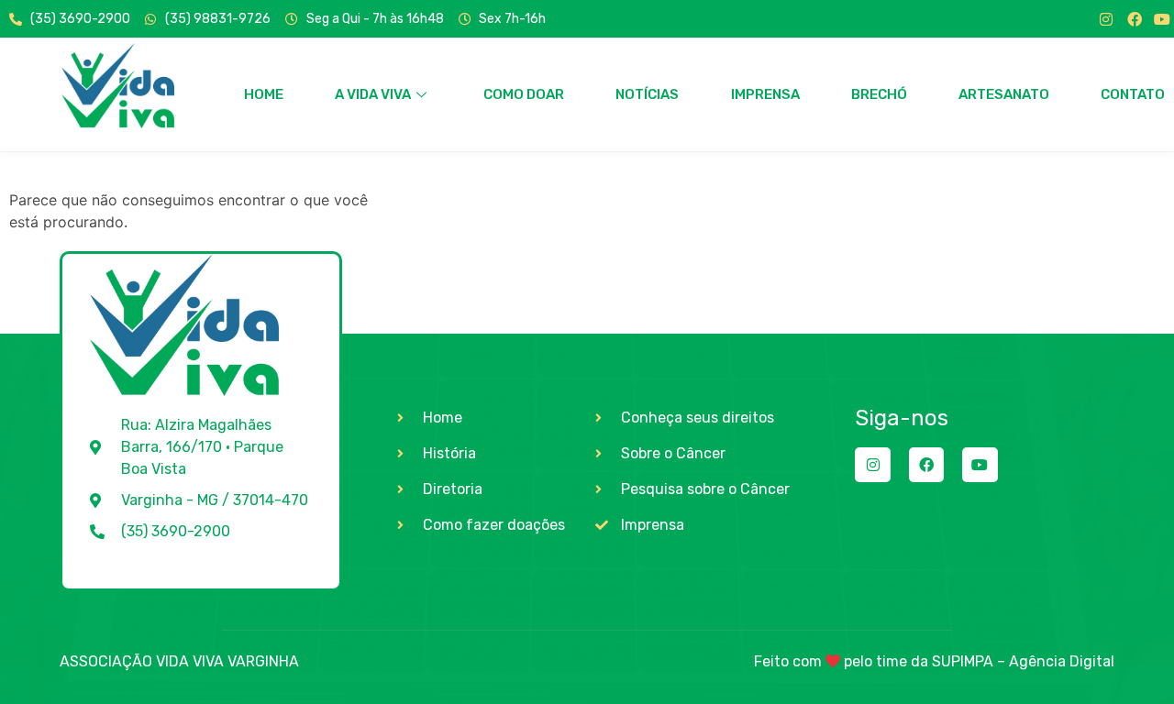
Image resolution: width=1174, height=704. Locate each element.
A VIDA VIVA (373, 94)
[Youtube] (1162, 19)
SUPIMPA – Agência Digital (1023, 661)
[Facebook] (1134, 19)
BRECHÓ (879, 94)
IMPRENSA (765, 94)
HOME (263, 94)
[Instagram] (1106, 19)
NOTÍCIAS (647, 94)
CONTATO (1133, 94)
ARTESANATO (1003, 94)
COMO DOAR (523, 94)
